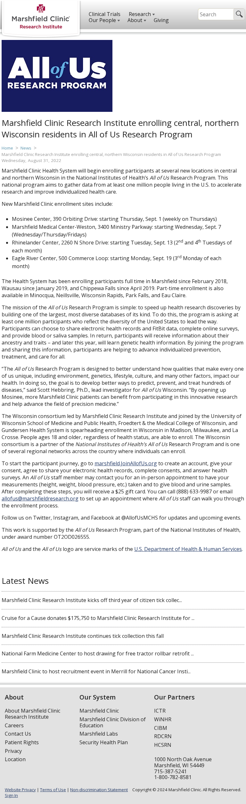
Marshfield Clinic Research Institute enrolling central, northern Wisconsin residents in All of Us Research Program (111, 154)
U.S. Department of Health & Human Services (188, 549)
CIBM (160, 727)
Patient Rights (22, 742)
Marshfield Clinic (99, 710)
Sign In (11, 795)
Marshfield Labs (98, 733)
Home (7, 148)
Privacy (13, 750)
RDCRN (163, 736)
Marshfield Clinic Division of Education (112, 722)
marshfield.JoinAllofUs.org (125, 463)
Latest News (25, 580)
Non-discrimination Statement (99, 789)
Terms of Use (53, 789)
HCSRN (162, 744)
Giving (161, 20)
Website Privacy (20, 789)
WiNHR (162, 719)
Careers (14, 725)
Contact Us (18, 733)
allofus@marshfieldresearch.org (40, 498)
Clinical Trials (104, 14)
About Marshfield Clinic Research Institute (32, 713)
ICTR (160, 710)
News (25, 148)
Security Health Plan (103, 742)
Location (15, 759)
